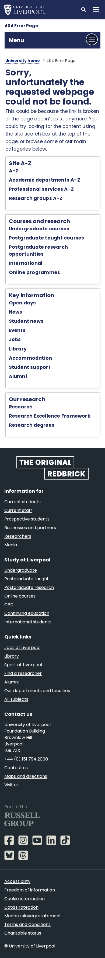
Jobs (15, 339)
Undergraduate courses (39, 228)
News (15, 312)
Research (21, 407)
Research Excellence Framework (49, 416)
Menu (16, 40)
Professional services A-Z (41, 189)
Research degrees (32, 425)
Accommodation (30, 358)
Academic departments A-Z (44, 180)
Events (17, 330)
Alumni (18, 376)
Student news (26, 321)
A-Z (14, 171)
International (26, 263)
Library (18, 349)
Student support (30, 367)
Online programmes (34, 272)
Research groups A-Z (36, 198)
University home (22, 60)
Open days (22, 303)
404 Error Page (21, 26)
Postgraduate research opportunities (38, 250)
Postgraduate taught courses (46, 238)
